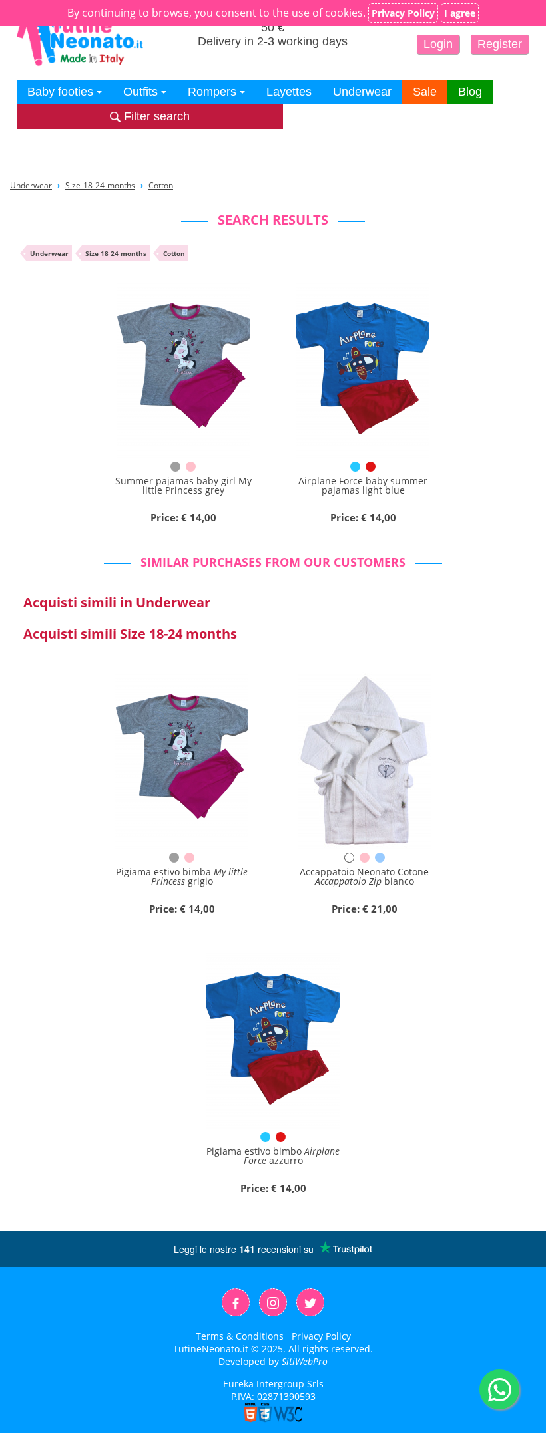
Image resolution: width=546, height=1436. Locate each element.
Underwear (362, 91)
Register (499, 44)
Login (438, 44)
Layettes (289, 91)
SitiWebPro (305, 1361)
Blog (470, 91)
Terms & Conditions (240, 1336)
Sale (425, 91)
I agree (459, 13)
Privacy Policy (321, 1336)
